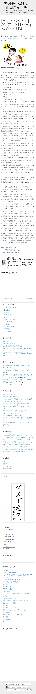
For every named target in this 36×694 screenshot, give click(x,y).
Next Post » (29, 298)
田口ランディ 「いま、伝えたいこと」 (16, 610)
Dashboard (27, 690)
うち (11, 38)
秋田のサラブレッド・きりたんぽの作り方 (16, 404)
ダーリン (15, 439)
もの (25, 435)
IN (4, 435)
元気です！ (6, 341)
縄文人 (23, 449)
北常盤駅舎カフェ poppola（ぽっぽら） (16, 411)
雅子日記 (5, 622)
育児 (28, 449)
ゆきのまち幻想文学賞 (10, 394)
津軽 (31, 446)
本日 (27, 446)
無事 (4, 449)
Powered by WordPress (14, 690)
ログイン (5, 461)
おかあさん (19, 435)
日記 (5, 447)
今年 (30, 442)
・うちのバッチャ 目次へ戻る (10, 252)
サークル (25, 437)
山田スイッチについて (10, 308)
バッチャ (15, 38)
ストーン (10, 439)
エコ (7, 437)
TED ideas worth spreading (11, 579)
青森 (15, 451)
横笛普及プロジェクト (10, 605)
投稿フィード (7, 464)
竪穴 (13, 449)
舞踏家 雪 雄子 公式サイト (12, 615)
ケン (20, 437)
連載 (6, 451)
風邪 (18, 451)
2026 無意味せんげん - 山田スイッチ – (18, 684)
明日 (10, 446)
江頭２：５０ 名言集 (10, 608)
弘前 (30, 444)
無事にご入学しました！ (10, 413)
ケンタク (5, 584)
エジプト (14, 437)
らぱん (5, 596)
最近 (22, 447)
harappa (5, 570)
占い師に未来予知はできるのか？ (13, 346)
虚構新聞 (5, 617)
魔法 (23, 451)
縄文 (17, 449)
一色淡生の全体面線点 (10, 598)
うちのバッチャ (9, 322)
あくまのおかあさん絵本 (10, 582)
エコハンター (8, 315)
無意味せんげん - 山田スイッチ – (18, 5)
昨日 (13, 446)
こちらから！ (14, 273)
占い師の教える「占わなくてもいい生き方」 (17, 365)
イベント (29, 435)
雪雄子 (10, 451)
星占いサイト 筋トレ (10, 603)
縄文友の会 (6, 612)
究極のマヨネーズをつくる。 (12, 397)
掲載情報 (7, 329)
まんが (6, 317)
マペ (22, 442)
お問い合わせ (7, 331)
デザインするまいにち (10, 589)
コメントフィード (8, 466)
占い (15, 444)
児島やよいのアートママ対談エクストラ (15, 601)
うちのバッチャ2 (9, 326)
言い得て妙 (6, 619)
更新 (17, 446)
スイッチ (5, 368)
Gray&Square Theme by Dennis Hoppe (19, 687)
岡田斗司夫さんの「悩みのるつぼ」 (14, 415)
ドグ (20, 440)
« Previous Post (7, 298)
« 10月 (5, 546)
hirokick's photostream (10, 572)
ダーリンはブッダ (9, 319)
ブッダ (19, 442)
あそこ (7, 435)
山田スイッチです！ (9, 344)
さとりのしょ (7, 586)
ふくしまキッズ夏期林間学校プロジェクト (16, 594)
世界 (26, 442)
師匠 (25, 444)
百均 (8, 449)
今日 (6, 444)
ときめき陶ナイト (8, 591)
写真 (11, 444)
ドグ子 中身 (7, 384)
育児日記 (7, 312)
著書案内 (7, 310)
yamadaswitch (16, 36)
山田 (20, 444)
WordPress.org (7, 469)
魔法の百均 (7, 324)
